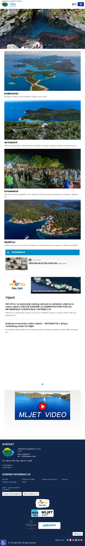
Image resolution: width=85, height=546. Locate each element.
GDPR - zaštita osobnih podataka (11, 489)
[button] (35, 44)
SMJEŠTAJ (9, 242)
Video (24, 482)
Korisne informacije (49, 479)
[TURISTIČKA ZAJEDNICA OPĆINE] (13, 4)
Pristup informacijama (11, 494)
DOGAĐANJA (11, 191)
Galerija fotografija (9, 482)
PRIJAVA (77, 534)
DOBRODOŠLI (11, 93)
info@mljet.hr (7, 465)
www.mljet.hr (7, 467)
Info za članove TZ (31, 494)
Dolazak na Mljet (28, 479)
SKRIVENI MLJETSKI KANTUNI (43, 263)
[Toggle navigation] (81, 4)
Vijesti (10, 297)
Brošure (65, 479)
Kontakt (5, 479)
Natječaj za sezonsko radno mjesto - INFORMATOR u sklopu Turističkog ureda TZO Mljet (36, 325)
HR (75, 4)
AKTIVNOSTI (10, 142)
